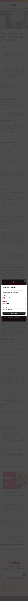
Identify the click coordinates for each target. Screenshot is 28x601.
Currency (4, 307)
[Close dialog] (26, 286)
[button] (14, 298)
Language (4, 301)
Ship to (4, 295)
